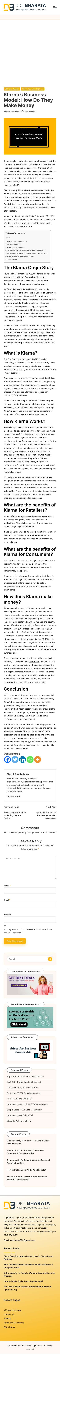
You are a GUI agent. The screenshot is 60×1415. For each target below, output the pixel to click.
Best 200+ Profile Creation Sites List (24, 1082)
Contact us (9, 1314)
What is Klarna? (13, 244)
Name (7, 885)
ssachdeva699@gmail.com (22, 1240)
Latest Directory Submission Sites (22, 1087)
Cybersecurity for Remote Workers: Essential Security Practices (28, 1161)
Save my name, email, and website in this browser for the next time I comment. (28, 931)
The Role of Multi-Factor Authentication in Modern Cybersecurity (27, 1178)
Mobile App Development (32, 89)
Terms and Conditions (14, 1323)
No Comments (30, 111)
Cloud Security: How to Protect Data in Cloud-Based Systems (28, 1142)
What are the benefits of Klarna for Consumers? (27, 253)
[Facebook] (7, 759)
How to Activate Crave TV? (19, 1099)
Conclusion (12, 259)
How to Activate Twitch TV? (20, 1115)
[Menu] (54, 7)
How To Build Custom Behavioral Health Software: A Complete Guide (25, 1151)
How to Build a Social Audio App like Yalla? (26, 1170)
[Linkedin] (22, 759)
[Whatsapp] (30, 759)
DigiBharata (37, 1346)
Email (7, 900)
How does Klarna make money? (20, 256)
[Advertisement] (30, 51)
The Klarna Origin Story (17, 241)
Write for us (9, 1327)
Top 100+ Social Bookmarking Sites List (25, 1076)
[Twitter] (15, 759)
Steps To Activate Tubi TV (19, 1121)
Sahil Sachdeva (18, 774)
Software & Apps (12, 89)
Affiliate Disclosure (12, 1310)
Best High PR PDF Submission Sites (23, 1093)
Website (8, 914)
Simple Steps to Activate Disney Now (24, 1110)
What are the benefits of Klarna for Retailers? (26, 250)
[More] (37, 759)
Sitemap (7, 1318)
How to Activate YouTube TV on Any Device (27, 1104)
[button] (13, 796)
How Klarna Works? (15, 247)
